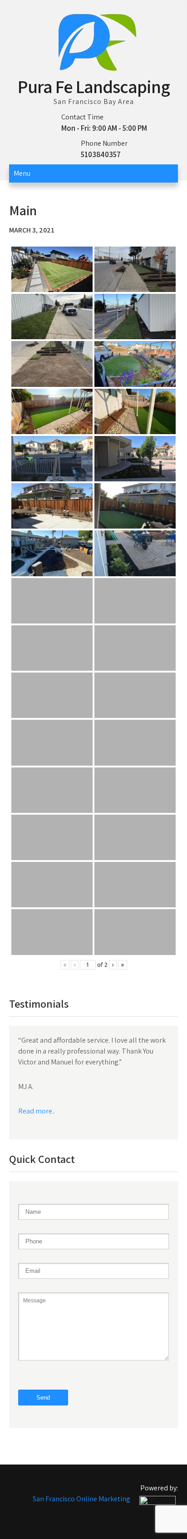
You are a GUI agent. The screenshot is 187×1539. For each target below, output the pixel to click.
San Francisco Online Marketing (81, 1499)
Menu (22, 173)
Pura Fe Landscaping (94, 86)
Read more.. (36, 1111)
